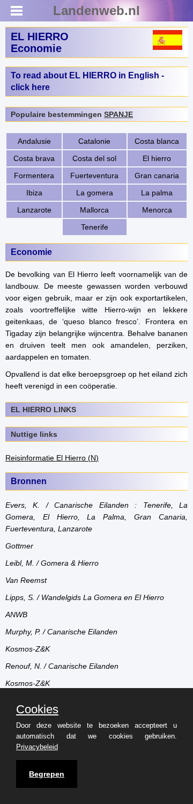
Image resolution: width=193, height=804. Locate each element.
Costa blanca (157, 141)
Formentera (34, 175)
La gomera (94, 192)
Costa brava (34, 158)
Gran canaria (157, 175)
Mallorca (94, 210)
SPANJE (118, 114)
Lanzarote (34, 210)
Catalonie (94, 141)
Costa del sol (94, 158)
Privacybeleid (37, 747)
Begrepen (46, 774)
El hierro (157, 158)
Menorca (157, 210)
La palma (157, 192)
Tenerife (94, 227)
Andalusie (34, 141)
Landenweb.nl (96, 10)
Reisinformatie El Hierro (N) (52, 458)
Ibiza (34, 192)
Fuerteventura (94, 175)
